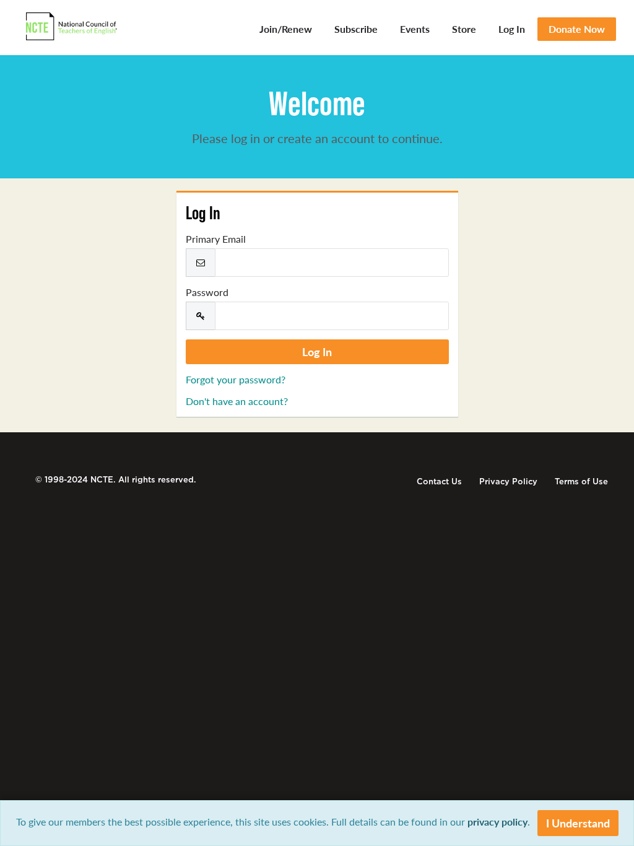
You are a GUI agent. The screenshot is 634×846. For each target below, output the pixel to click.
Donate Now (577, 29)
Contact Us (439, 481)
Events (415, 29)
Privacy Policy (508, 481)
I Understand (578, 823)
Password (207, 292)
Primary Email (216, 239)
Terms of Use (581, 481)
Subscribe (356, 29)
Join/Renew (285, 29)
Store (464, 29)
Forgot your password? (235, 379)
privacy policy (497, 821)
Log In (511, 29)
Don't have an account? (237, 401)
